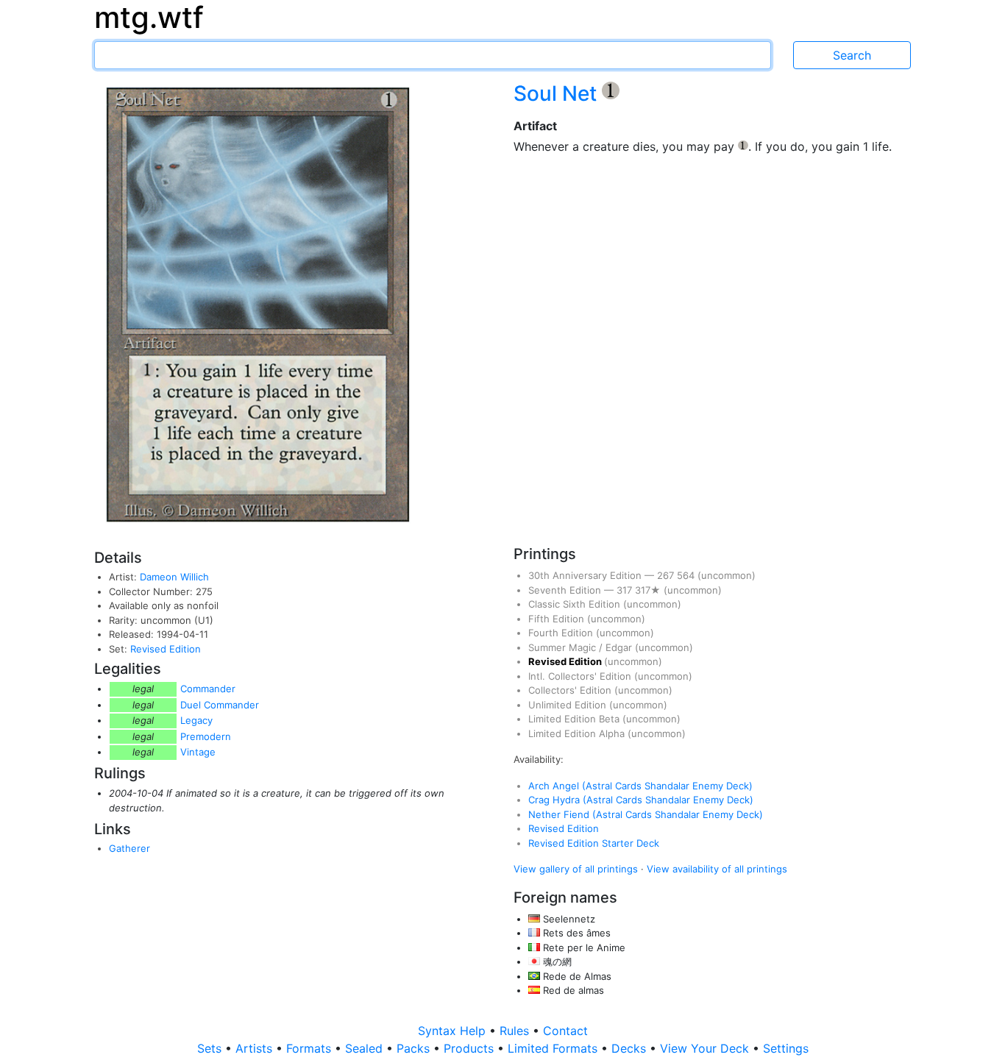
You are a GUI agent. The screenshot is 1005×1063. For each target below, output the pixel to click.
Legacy (196, 720)
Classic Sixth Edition (575, 604)
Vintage (198, 752)
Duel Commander (219, 705)
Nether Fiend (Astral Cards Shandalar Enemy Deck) (645, 814)
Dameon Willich (174, 577)
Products (470, 1048)
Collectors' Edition (571, 690)
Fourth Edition (562, 633)
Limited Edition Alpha (578, 733)
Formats (310, 1048)
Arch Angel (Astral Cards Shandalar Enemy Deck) (640, 786)
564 (687, 575)
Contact (565, 1030)
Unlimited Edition (568, 705)
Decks (630, 1048)
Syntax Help (453, 1030)
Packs (415, 1048)
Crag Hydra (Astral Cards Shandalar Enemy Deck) (640, 800)
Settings (786, 1048)
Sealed (365, 1048)
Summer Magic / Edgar (581, 647)
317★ (649, 590)
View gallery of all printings (576, 869)
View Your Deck (706, 1048)
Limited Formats (554, 1048)
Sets (211, 1048)
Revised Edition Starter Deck (593, 843)
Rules (516, 1030)
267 (667, 575)
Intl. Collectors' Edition (581, 676)
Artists (255, 1048)
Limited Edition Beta (575, 719)
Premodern (205, 736)
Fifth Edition (557, 619)
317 (626, 590)
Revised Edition (165, 649)
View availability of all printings (717, 869)
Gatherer (129, 848)
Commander (207, 688)
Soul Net (558, 93)
